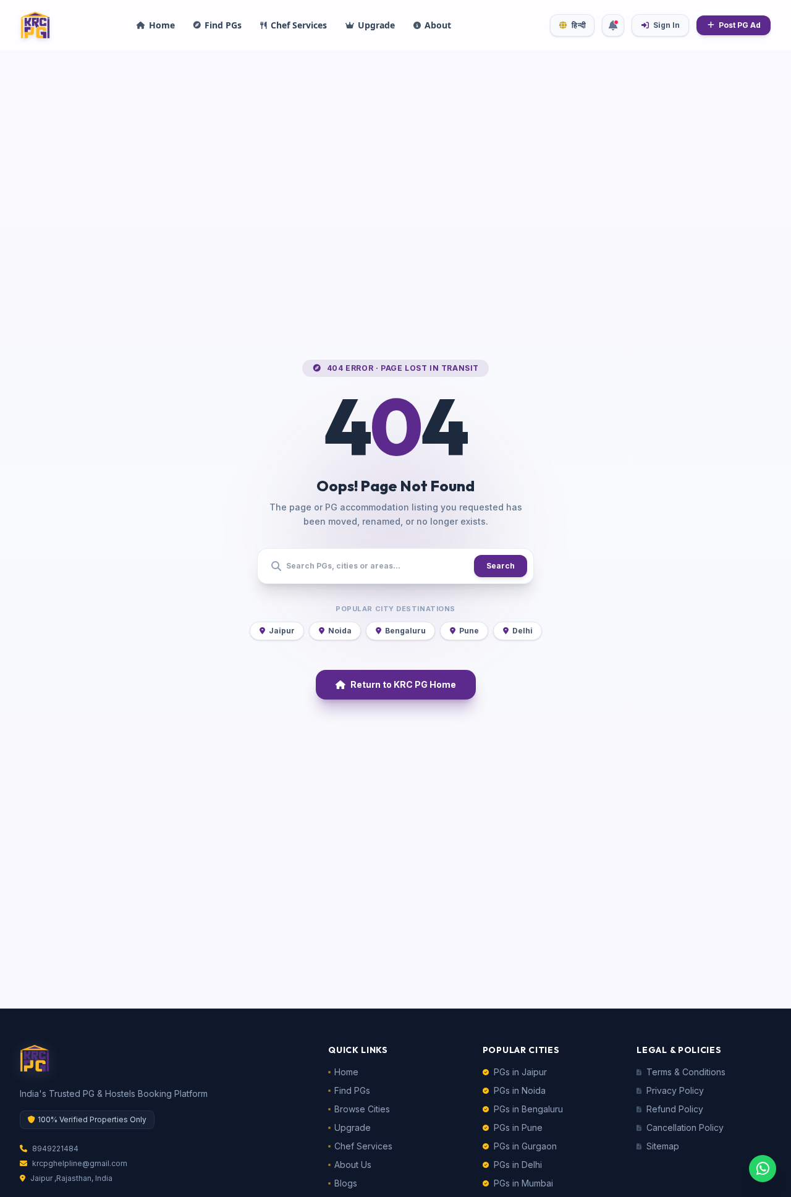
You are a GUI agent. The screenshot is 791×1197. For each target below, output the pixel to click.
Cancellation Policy (685, 1127)
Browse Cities (362, 1109)
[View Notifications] (613, 25)
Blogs (345, 1183)
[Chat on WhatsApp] (762, 1168)
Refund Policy (674, 1109)
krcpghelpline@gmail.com (79, 1163)
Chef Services (363, 1146)
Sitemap (662, 1146)
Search (500, 565)
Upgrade (352, 1127)
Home (346, 1072)
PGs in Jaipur (520, 1072)
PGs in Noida (520, 1090)
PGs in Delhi (518, 1164)
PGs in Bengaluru (528, 1109)
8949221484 (55, 1148)
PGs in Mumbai (523, 1183)
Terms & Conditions (685, 1072)
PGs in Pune (518, 1127)
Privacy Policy (675, 1090)
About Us (352, 1164)
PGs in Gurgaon (525, 1146)
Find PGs (352, 1090)
